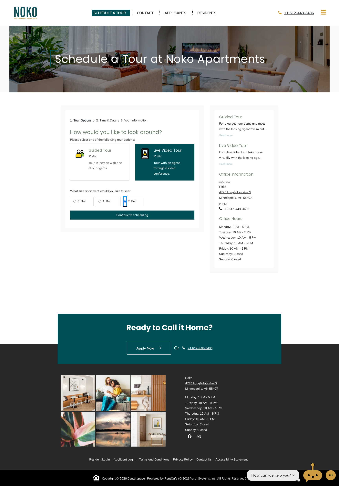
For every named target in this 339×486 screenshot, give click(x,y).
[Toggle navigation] (323, 12)
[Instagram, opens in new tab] (199, 436)
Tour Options (83, 120)
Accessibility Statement (231, 459)
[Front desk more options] (330, 475)
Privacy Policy (183, 459)
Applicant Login (124, 459)
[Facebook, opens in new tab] (189, 436)
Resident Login (99, 459)
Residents (209, 12)
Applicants (177, 12)
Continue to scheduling (132, 215)
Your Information (136, 120)
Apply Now (153, 348)
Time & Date (108, 120)
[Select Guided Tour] (99, 162)
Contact (145, 13)
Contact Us (204, 459)
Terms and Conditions (154, 459)
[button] (312, 475)
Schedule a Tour (110, 13)
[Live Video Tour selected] (164, 162)
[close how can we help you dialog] (293, 475)
